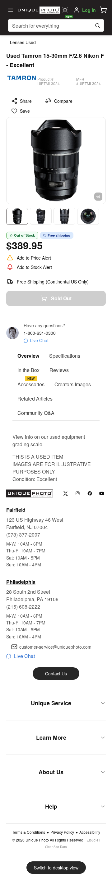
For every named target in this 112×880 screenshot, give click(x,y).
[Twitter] (65, 493)
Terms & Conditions (28, 832)
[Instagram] (78, 493)
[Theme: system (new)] (65, 10)
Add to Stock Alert (34, 267)
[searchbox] (56, 25)
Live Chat (39, 340)
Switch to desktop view (56, 867)
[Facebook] (90, 493)
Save (25, 111)
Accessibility (89, 832)
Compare (63, 101)
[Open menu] (10, 10)
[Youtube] (102, 493)
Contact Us (56, 673)
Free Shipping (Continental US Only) (53, 282)
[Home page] (38, 10)
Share (26, 101)
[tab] (28, 356)
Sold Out (61, 298)
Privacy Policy (62, 832)
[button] (103, 10)
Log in (89, 10)
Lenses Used (23, 42)
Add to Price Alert (34, 258)
